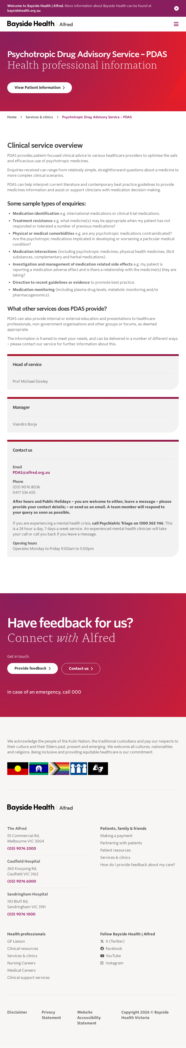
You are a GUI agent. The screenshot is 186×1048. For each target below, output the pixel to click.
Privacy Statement (51, 1015)
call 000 (72, 692)
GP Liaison (16, 941)
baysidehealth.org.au (24, 10)
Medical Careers (21, 970)
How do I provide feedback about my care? (137, 865)
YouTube (113, 956)
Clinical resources (22, 948)
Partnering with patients (121, 843)
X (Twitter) (115, 941)
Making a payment (116, 836)
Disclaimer (17, 1012)
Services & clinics (39, 117)
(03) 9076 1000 (21, 914)
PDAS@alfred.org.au (31, 472)
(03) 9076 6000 (21, 881)
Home (12, 117)
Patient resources (115, 850)
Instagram (114, 963)
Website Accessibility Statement (89, 1017)
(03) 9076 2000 (21, 848)
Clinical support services (28, 977)
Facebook (114, 948)
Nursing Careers (21, 963)
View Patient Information (38, 87)
